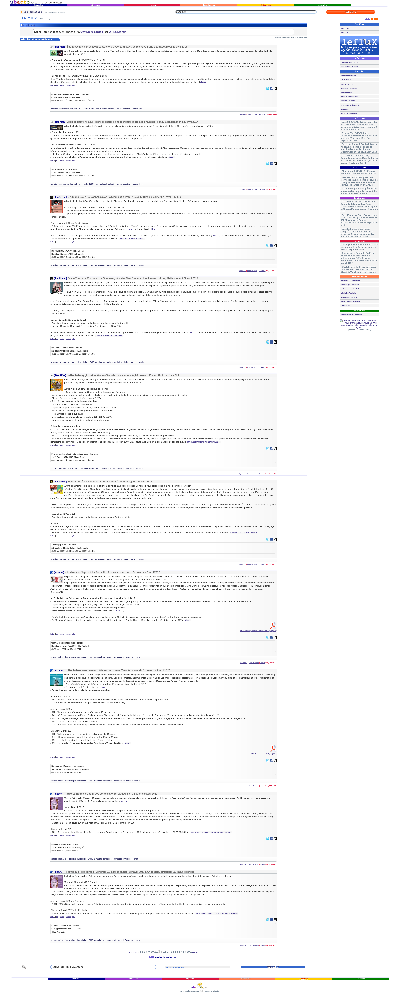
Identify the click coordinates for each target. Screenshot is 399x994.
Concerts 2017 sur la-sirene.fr (132, 239)
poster (62, 85)
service (63, 265)
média (61, 657)
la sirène (54, 265)
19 (188, 951)
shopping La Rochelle (349, 285)
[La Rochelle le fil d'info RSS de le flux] (376, 18)
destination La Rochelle (350, 280)
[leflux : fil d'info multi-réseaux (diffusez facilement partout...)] (359, 55)
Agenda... (242, 114)
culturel (103, 109)
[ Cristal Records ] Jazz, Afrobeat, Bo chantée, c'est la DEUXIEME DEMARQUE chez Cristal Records (358, 269)
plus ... (203, 82)
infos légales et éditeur (189, 991)
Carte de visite (252, 114)
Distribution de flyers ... (350, 66)
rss (57, 85)
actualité (98, 657)
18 (184, 951)
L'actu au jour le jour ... (350, 62)
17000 (91, 109)
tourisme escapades (348, 113)
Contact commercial (92, 31)
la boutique (266, 5)
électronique (70, 657)
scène (135, 109)
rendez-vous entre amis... (359, 330)
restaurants (345, 109)
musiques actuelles (104, 265)
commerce (64, 109)
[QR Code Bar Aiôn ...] (275, 89)
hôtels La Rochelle (348, 293)
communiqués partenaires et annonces (291, 37)
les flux (360, 56)
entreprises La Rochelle (350, 301)
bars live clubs (346, 84)
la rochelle (83, 109)
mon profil (344, 28)
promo (137, 657)
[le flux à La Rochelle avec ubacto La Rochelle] (36, 3)
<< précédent (132, 952)
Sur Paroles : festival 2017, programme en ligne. (211, 832)
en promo (152, 5)
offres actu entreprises (349, 105)
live (141, 109)
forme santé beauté (348, 88)
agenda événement (348, 75)
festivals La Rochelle (349, 297)
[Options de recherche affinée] (24, 968)
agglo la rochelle (121, 265)
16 (176, 951)
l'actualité (38, 5)
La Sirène (60, 197)
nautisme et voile (347, 101)
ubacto (59, 572)
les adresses (209, 5)
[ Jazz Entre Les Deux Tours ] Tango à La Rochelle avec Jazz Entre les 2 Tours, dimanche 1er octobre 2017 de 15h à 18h (357, 233)
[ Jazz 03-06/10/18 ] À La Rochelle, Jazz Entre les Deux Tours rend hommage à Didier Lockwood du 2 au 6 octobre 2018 (359, 126)
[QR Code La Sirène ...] (275, 246)
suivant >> (196, 952)
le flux (52, 85)
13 (164, 951)
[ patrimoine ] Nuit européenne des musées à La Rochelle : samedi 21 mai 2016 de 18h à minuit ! (359, 191)
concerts (133, 265)
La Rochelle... (346, 306)
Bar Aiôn (60, 47)
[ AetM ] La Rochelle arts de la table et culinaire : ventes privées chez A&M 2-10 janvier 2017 (359, 247)
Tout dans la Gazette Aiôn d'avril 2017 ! (203, 442)
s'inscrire (322, 5)
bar (97, 109)
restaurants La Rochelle (350, 289)
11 (156, 951)
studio (141, 265)
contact (68, 85)
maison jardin (346, 92)
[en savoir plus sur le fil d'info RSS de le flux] (372, 18)
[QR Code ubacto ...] (275, 638)
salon (119, 109)
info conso (95, 5)
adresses (118, 657)
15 (172, 951)
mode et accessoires (349, 96)
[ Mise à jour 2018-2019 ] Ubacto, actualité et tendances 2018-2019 (358, 172)
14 (168, 951)
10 (152, 951)
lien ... (131, 229)
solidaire (111, 109)
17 (180, 951)
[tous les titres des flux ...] (367, 18)
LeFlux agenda (117, 31)
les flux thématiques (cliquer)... (38, 39)
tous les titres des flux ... (166, 957)
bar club (73, 109)
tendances (108, 657)
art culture (72, 265)
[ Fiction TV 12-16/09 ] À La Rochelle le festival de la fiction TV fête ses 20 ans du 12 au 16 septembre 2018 (359, 137)
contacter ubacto (212, 991)
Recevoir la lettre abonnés (351, 315)
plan (73, 85)
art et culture (345, 80)
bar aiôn (54, 109)
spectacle (127, 109)
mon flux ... (345, 32)
